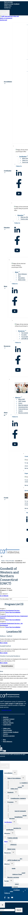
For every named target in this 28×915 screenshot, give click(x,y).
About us (5, 717)
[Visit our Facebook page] (19, 187)
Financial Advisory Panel (14, 874)
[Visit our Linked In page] (19, 175)
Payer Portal (7, 721)
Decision (2, 612)
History (20, 403)
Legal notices (7, 724)
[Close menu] (0, 762)
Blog (19, 276)
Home (3, 561)
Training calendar (12, 838)
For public (24, 335)
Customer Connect (8, 719)
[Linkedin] (1, 751)
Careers (20, 411)
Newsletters (21, 278)
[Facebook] (3, 751)
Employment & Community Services (17, 811)
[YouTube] (5, 751)
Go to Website (4, 596)
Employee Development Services (10, 610)
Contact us (7, 7)
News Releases (22, 274)
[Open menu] (1, 556)
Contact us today (7, 710)
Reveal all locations (7, 666)
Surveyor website (8, 723)
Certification (8, 822)
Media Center (21, 280)
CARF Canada (22, 401)
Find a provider (8, 2)
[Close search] (2, 905)
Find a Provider (10, 561)
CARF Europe (19, 703)
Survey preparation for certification (13, 828)
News (6, 841)
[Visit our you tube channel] (19, 195)
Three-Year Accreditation (12, 612)
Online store (7, 6)
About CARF (21, 399)
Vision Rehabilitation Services (15, 817)
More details (3, 643)
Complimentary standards (18, 798)
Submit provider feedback (11, 4)
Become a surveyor (9, 736)
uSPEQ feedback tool (13, 860)
